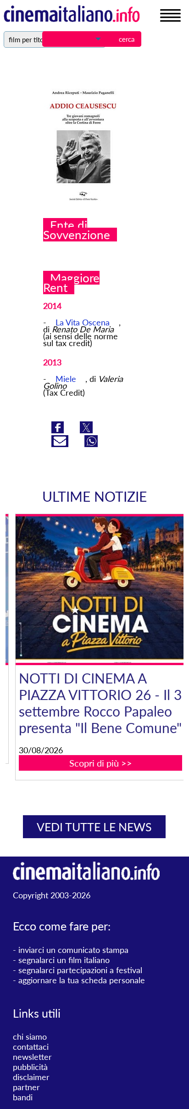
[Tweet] (86, 430)
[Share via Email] (61, 444)
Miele (66, 379)
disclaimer (31, 1077)
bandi (23, 1097)
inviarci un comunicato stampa (73, 950)
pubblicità (30, 1067)
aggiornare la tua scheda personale (81, 980)
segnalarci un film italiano (64, 960)
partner (26, 1087)
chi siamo (30, 1036)
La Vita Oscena (83, 322)
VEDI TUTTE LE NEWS (94, 827)
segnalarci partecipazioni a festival (80, 970)
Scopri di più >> (93, 762)
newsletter (32, 1057)
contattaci (31, 1047)
